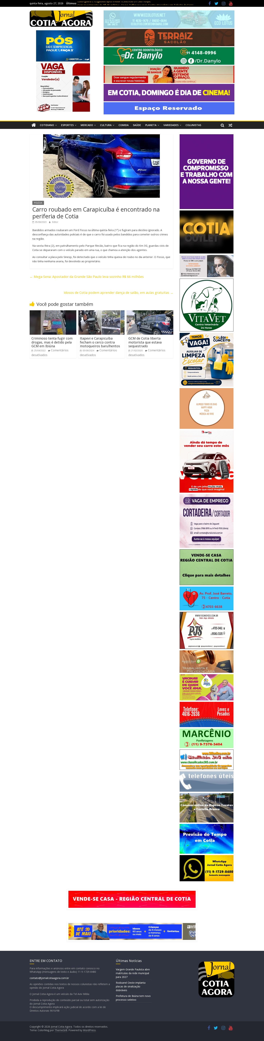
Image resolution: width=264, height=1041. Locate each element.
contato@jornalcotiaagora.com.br (49, 978)
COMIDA (124, 125)
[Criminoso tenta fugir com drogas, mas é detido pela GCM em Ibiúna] (53, 312)
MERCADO (87, 125)
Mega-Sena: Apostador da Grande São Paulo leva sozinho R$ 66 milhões (87, 276)
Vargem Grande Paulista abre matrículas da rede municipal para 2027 (133, 973)
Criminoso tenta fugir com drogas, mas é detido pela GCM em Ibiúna (52, 342)
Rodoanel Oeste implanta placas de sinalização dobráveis (130, 986)
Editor (55, 222)
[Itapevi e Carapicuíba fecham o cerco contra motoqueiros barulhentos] (101, 312)
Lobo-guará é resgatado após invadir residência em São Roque (114, 3)
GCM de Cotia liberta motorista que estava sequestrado (145, 342)
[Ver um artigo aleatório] (230, 125)
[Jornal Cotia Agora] (34, 125)
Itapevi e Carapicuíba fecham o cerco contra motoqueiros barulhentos (100, 342)
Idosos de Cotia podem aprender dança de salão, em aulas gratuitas (118, 292)
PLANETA (150, 125)
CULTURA (106, 125)
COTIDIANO (47, 125)
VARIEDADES (171, 125)
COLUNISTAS (193, 125)
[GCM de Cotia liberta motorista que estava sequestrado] (150, 312)
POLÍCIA (38, 202)
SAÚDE (137, 125)
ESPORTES (67, 125)
